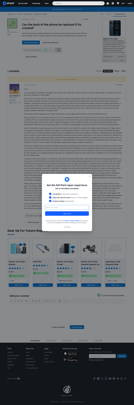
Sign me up (67, 213)
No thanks (67, 227)
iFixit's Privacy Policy (72, 221)
